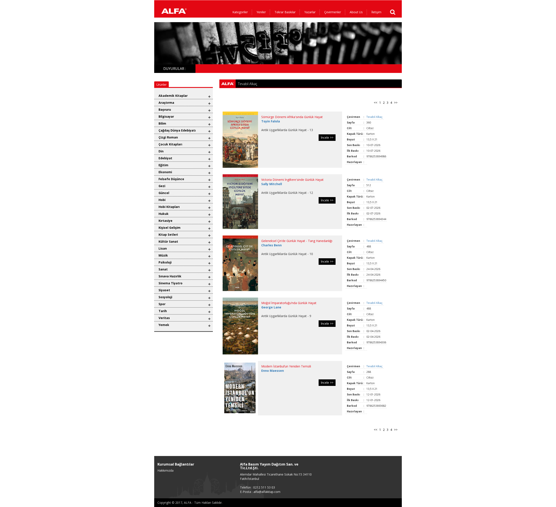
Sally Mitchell (271, 184)
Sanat (163, 269)
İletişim (376, 12)
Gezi (162, 186)
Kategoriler (240, 12)
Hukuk (164, 214)
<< (375, 102)
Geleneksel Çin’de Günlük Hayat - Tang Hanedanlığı (296, 241)
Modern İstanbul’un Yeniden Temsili (286, 366)
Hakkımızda (165, 470)
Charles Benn (271, 245)
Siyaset (164, 290)
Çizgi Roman (168, 137)
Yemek (164, 325)
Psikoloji (165, 262)
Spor (162, 304)
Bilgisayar (166, 116)
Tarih (163, 311)
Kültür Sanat (168, 241)
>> (395, 102)
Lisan (163, 248)
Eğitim (163, 165)
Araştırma (166, 102)
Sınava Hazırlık (170, 276)
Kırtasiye (165, 221)
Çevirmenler (332, 12)
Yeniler (261, 12)
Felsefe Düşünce (171, 179)
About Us (356, 12)
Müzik (163, 255)
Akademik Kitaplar (173, 96)
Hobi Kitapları (169, 207)
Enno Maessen (272, 371)
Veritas (164, 318)
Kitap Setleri (168, 234)
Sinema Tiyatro (170, 283)
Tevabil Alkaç (374, 117)
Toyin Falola (270, 121)
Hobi (162, 200)
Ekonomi (165, 172)
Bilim (162, 123)
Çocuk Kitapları (170, 144)
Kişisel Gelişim (169, 228)
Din (161, 151)
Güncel (164, 193)
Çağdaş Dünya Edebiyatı (177, 130)
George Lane (271, 307)
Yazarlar (310, 12)
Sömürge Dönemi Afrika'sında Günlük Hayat (292, 117)
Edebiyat (165, 158)
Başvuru (165, 109)
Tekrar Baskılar (285, 12)
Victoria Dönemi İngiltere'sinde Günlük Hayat (292, 180)
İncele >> (327, 137)
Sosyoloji (165, 297)
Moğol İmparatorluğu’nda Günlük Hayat (288, 303)
